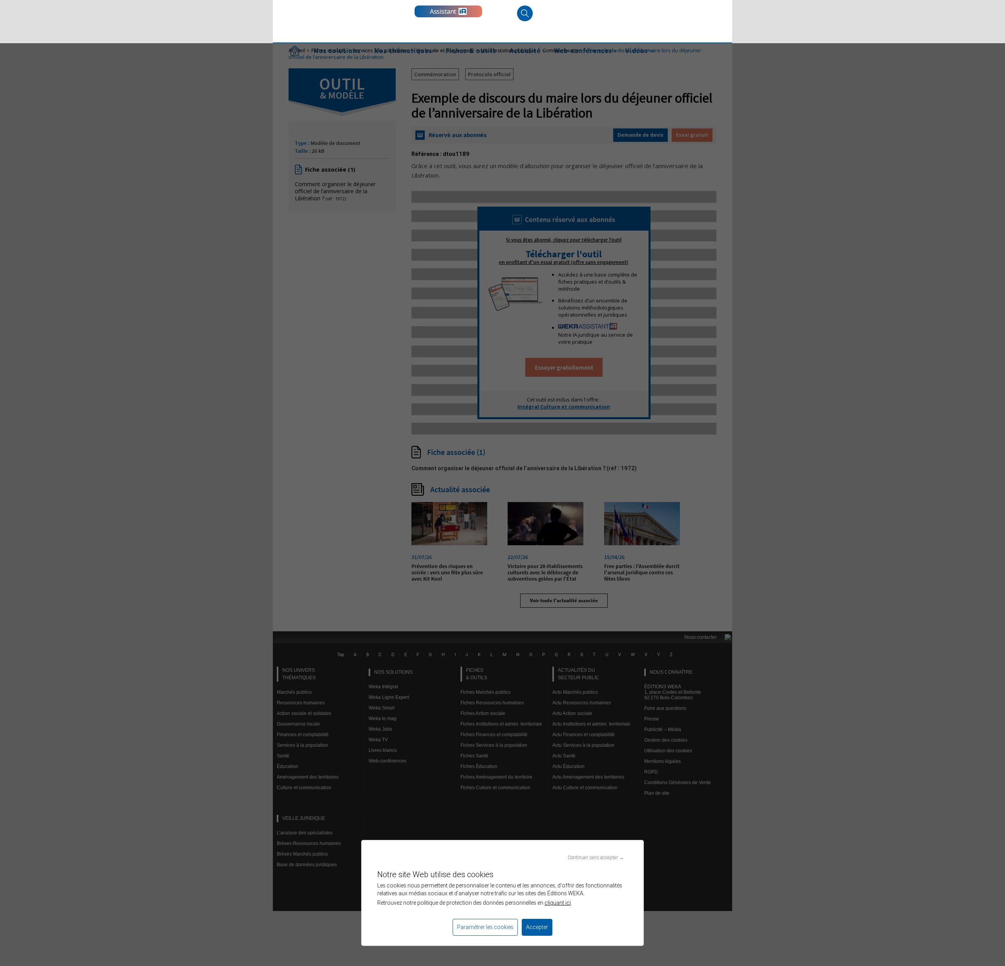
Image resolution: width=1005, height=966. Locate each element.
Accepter (537, 927)
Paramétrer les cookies (485, 927)
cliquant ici (558, 902)
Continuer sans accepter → (596, 857)
